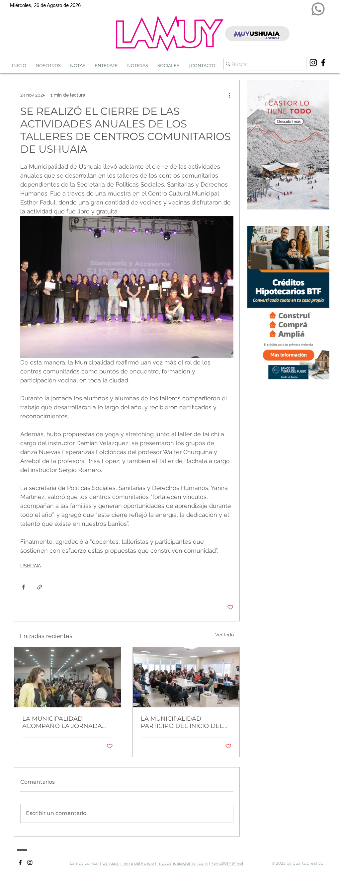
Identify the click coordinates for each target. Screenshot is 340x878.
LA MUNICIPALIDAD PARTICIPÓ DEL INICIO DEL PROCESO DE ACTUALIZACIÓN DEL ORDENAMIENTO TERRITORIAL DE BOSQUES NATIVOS (182, 722)
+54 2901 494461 (227, 863)
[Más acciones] (229, 95)
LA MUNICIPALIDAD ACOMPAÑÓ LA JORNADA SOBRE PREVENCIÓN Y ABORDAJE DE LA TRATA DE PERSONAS (65, 722)
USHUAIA (30, 565)
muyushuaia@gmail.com (182, 863)
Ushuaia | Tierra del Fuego (128, 863)
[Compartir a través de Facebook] (23, 587)
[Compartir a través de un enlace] (40, 587)
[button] (138, 65)
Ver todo (224, 634)
